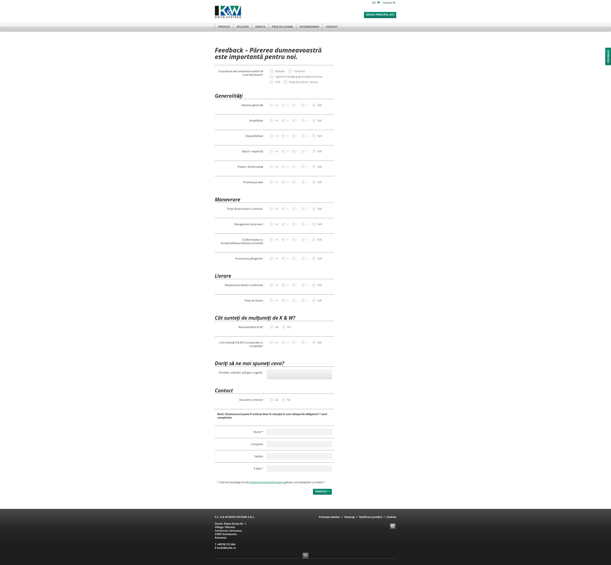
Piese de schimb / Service (303, 82)
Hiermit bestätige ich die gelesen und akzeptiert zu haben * (272, 482)
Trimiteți (321, 491)
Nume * (258, 432)
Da (276, 327)
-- (308, 105)
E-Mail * (258, 468)
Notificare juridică (370, 517)
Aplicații (243, 26)
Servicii (260, 26)
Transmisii (299, 71)
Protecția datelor (329, 517)
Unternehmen (309, 26)
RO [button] (374, 2)
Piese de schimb (282, 26)
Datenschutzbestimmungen (266, 482)
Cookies (391, 517)
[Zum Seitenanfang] (305, 555)
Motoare (280, 71)
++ (276, 105)
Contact (332, 26)
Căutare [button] (387, 2)
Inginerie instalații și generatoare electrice (298, 76)
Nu (289, 327)
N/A (320, 105)
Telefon (258, 456)
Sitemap (349, 517)
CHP (277, 82)
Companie (257, 444)
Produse (224, 26)
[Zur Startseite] (228, 12)
